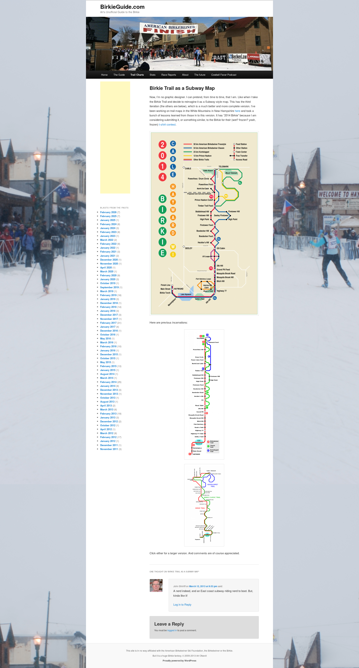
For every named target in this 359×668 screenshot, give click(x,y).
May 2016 (105, 338)
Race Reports (168, 74)
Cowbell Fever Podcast (223, 74)
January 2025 (107, 220)
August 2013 (107, 401)
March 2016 (106, 342)
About (185, 74)
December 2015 (109, 354)
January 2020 (107, 279)
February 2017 (108, 322)
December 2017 (109, 314)
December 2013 (109, 390)
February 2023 (108, 232)
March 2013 (106, 409)
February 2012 (108, 437)
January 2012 (107, 441)
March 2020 (106, 271)
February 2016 (108, 346)
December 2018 (109, 303)
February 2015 (108, 366)
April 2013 (106, 405)
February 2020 (108, 275)
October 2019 (107, 283)
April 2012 (106, 429)
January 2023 (107, 236)
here (237, 111)
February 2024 (108, 224)
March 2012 (106, 433)
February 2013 (108, 413)
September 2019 (109, 287)
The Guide (119, 74)
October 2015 (107, 358)
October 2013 (107, 397)
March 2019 (106, 291)
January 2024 (107, 228)
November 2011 (109, 449)
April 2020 (106, 267)
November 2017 (109, 319)
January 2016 (107, 350)
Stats (153, 74)
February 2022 (108, 243)
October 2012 (107, 425)
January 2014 (107, 386)
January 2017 (107, 326)
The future (199, 74)
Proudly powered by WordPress (179, 660)
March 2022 (106, 240)
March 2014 (106, 378)
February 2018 (108, 307)
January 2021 (107, 255)
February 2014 (108, 382)
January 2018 (107, 311)
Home (104, 74)
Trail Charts (137, 74)
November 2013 (109, 393)
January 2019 (107, 299)
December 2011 (109, 445)
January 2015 (107, 370)
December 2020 (109, 259)
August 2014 (107, 374)
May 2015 (105, 362)
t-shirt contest (167, 124)
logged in (172, 630)
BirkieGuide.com (122, 6)
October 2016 (107, 334)
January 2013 (107, 417)
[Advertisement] (115, 137)
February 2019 (108, 295)
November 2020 (109, 263)
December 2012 (109, 421)
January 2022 (107, 247)
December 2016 (109, 330)
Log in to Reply (182, 604)
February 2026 (108, 212)
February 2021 (108, 251)
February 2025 (108, 216)
